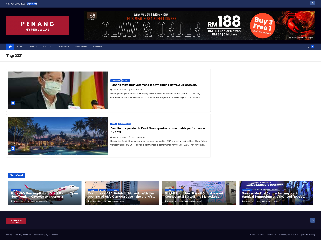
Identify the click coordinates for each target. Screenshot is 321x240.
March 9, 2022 (120, 90)
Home (20, 47)
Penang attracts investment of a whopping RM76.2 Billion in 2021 (154, 85)
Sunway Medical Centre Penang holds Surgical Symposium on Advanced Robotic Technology (273, 196)
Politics (98, 47)
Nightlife (48, 47)
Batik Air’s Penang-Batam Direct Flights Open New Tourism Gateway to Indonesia (44, 195)
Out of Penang (124, 124)
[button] (308, 47)
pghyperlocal (138, 90)
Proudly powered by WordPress (19, 235)
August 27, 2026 (175, 201)
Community (81, 47)
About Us (260, 235)
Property (63, 47)
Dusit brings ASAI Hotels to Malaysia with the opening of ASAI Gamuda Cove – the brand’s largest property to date (121, 196)
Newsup (42, 235)
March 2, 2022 (120, 137)
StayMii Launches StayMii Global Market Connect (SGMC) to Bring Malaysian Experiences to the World (194, 196)
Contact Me (271, 235)
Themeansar (53, 235)
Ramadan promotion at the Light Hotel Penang (297, 235)
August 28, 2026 (21, 201)
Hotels (33, 47)
